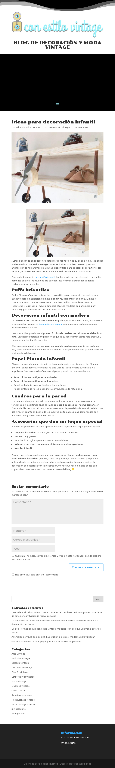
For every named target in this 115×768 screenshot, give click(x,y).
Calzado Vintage (20, 663)
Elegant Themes (48, 763)
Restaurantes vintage (23, 699)
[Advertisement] (57, 75)
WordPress (85, 763)
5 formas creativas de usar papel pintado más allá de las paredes (46, 641)
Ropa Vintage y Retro (23, 704)
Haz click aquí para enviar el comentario (36, 574)
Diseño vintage (20, 672)
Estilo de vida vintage (23, 676)
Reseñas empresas (22, 695)
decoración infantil (45, 277)
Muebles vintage (21, 686)
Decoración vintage (59, 127)
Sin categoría (19, 709)
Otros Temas (18, 690)
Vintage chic (18, 713)
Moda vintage (19, 681)
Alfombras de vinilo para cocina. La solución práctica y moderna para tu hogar (53, 637)
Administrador (23, 127)
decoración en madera (50, 324)
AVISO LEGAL (68, 743)
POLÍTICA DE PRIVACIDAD (75, 737)
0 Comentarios (80, 127)
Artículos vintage (21, 658)
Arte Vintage (18, 653)
